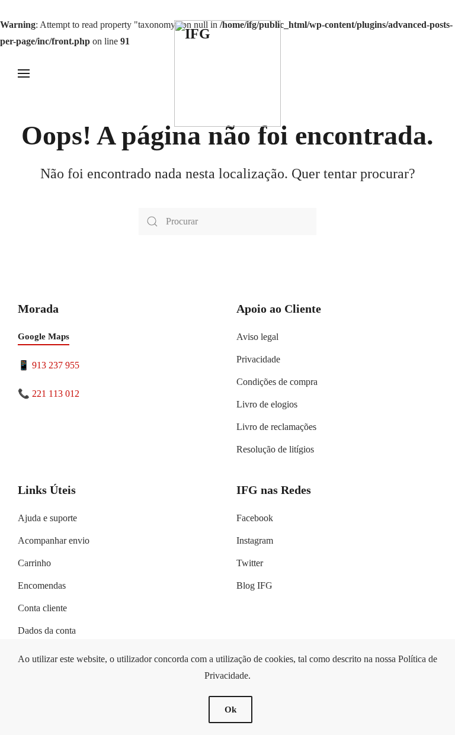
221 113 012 (55, 394)
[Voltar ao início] (227, 73)
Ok (230, 709)
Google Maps (43, 336)
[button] (24, 73)
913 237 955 (55, 365)
